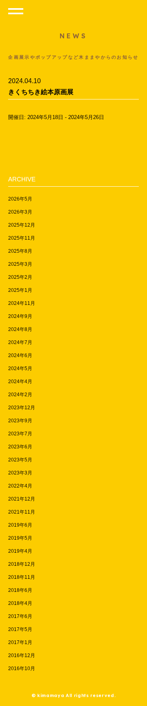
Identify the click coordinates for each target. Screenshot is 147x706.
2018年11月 (21, 577)
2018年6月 (20, 590)
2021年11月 (21, 512)
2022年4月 (20, 486)
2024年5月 (20, 368)
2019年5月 (20, 538)
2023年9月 (20, 421)
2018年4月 (20, 603)
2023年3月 (20, 473)
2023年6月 (20, 447)
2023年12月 (21, 407)
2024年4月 (20, 381)
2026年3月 (20, 212)
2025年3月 (20, 264)
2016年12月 (21, 655)
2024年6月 (20, 355)
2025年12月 (21, 225)
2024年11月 (21, 303)
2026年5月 (20, 199)
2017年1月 (20, 642)
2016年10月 (21, 668)
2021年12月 (21, 499)
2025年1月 (20, 290)
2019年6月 (20, 525)
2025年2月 (20, 277)
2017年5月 (20, 629)
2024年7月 (20, 342)
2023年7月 (20, 434)
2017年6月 (20, 616)
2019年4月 (20, 551)
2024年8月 (20, 329)
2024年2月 (20, 394)
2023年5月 (20, 460)
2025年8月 (20, 251)
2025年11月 (21, 238)
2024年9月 (20, 316)
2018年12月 (21, 564)
